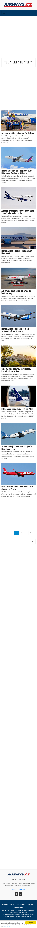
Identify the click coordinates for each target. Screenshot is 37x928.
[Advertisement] (18, 36)
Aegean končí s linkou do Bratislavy (17, 133)
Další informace (7, 926)
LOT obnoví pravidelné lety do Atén (17, 409)
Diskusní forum (21, 904)
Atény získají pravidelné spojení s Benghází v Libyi (16, 447)
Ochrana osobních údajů (18, 889)
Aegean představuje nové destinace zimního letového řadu (17, 212)
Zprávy (12, 904)
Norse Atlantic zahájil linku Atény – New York (17, 252)
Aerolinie (30, 904)
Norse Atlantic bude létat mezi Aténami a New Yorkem (15, 330)
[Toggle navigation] (3, 13)
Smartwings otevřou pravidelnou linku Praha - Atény (16, 370)
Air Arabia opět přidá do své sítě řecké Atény (16, 292)
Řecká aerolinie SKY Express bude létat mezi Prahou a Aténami (16, 172)
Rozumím (31, 922)
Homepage (5, 904)
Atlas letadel (18, 907)
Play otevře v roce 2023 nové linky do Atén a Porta (17, 487)
